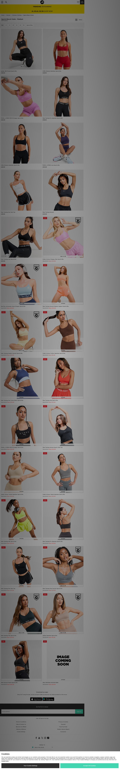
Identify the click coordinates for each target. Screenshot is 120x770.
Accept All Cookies (89, 765)
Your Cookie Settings (30, 765)
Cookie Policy (5, 761)
